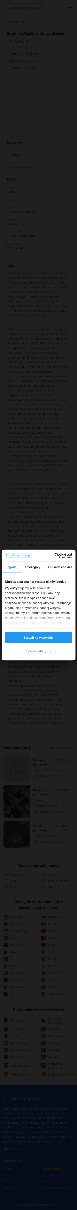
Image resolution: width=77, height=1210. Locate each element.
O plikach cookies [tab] (59, 567)
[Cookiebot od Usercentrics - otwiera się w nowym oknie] (54, 555)
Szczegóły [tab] (32, 567)
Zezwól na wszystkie (39, 637)
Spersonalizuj (36, 651)
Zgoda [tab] (12, 567)
